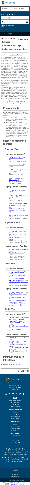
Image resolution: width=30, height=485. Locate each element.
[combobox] (15, 9)
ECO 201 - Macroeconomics (16, 253)
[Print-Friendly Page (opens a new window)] (25, 39)
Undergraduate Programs (15, 55)
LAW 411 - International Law (16, 323)
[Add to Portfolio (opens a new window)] (21, 39)
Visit (15, 472)
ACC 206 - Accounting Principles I (18, 231)
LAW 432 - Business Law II (16, 338)
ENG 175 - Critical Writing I (16, 165)
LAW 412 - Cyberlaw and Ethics (17, 344)
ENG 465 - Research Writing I (17, 329)
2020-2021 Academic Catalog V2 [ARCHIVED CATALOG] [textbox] (15, 9)
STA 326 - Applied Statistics (16, 272)
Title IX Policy (15, 476)
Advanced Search (5, 29)
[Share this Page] (23, 39)
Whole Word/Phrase (9, 25)
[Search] (27, 22)
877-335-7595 (12, 461)
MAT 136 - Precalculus (15, 218)
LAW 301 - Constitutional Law (17, 275)
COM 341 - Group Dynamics (16, 297)
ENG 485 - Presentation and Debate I (19, 326)
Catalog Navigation (8, 34)
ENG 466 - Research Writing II (17, 351)
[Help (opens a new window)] (27, 39)
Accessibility (15, 470)
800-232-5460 (16, 460)
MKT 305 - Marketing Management (18, 282)
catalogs (7, 483)
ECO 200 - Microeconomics (16, 237)
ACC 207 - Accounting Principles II (18, 249)
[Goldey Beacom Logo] (8, 3)
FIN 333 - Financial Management (17, 294)
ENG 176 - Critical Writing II (16, 190)
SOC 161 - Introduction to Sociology (18, 215)
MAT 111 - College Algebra (16, 158)
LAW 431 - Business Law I (16, 318)
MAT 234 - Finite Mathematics (17, 234)
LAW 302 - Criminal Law (15, 292)
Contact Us (15, 474)
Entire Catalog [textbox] (6, 18)
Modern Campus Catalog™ (18, 484)
